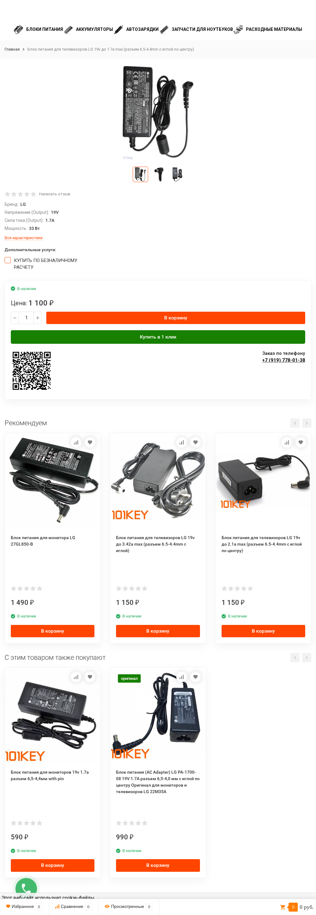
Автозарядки (142, 29)
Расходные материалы (274, 29)
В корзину (175, 318)
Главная (12, 49)
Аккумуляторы (94, 29)
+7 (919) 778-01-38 (283, 360)
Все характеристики (24, 237)
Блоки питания (44, 29)
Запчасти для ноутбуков (202, 29)
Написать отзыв (54, 194)
